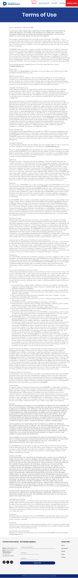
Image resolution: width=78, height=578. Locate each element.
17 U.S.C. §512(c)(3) (22, 150)
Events (63, 554)
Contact (63, 557)
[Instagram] (11, 562)
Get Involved (64, 548)
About (63, 545)
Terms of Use (46, 575)
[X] (7, 562)
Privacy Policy (25, 71)
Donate (63, 551)
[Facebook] (4, 562)
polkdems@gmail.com (17, 66)
